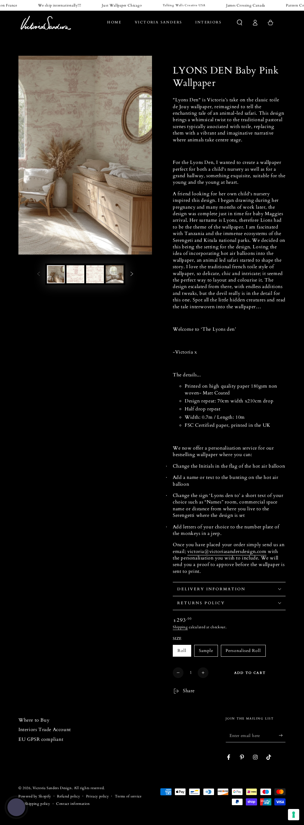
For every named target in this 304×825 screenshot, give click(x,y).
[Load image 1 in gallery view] (56, 274)
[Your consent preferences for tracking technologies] (293, 814)
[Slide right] (131, 274)
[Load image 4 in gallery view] (115, 274)
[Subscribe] (282, 735)
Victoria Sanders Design (52, 788)
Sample (206, 650)
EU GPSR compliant (40, 739)
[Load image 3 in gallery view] (95, 274)
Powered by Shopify (34, 796)
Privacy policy (97, 796)
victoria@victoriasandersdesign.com (226, 551)
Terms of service (128, 796)
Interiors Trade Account (44, 729)
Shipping (180, 627)
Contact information (73, 803)
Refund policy (68, 796)
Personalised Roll (243, 650)
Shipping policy (37, 803)
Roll (182, 650)
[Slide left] (38, 274)
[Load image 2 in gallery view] (75, 274)
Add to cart (250, 673)
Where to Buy (33, 720)
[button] (239, 22)
